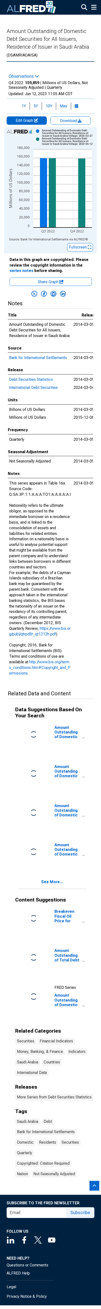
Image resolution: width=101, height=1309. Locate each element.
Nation (22, 1174)
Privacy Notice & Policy (27, 1296)
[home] (31, 7)
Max (63, 106)
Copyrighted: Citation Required (43, 1163)
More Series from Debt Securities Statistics (54, 1097)
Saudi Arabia (27, 1062)
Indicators (77, 1051)
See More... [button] (52, 882)
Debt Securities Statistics (31, 379)
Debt (48, 1121)
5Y (36, 106)
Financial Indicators (56, 1041)
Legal (11, 1287)
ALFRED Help (18, 1273)
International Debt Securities (33, 387)
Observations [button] (22, 76)
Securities (25, 1041)
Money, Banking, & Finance (40, 1051)
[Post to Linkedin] (63, 294)
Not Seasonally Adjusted (54, 1174)
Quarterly (24, 1153)
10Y (49, 106)
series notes (21, 270)
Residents (47, 1142)
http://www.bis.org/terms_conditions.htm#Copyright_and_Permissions (39, 668)
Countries (52, 1062)
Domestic (25, 1142)
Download (69, 120)
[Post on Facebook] (44, 294)
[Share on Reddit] (53, 294)
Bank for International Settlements (38, 357)
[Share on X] (34, 294)
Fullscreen (78, 247)
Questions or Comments (27, 1265)
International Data (32, 1072)
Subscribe (80, 1212)
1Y (24, 106)
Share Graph (48, 282)
